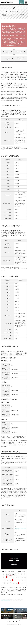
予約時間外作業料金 (20, 58)
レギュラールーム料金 (7, 52)
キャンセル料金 (7, 58)
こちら (16, 45)
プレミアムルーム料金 (20, 52)
